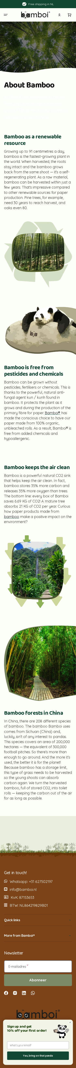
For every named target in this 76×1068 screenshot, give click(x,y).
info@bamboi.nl (23, 889)
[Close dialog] (70, 1022)
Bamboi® (52, 413)
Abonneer (38, 980)
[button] (5, 14)
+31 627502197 (40, 881)
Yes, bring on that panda (38, 1055)
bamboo (11, 516)
